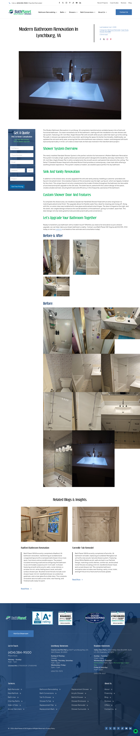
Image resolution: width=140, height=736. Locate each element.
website (59, 229)
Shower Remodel (105, 31)
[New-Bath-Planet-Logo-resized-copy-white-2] (16, 617)
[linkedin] (80, 3)
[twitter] (63, 3)
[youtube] (76, 3)
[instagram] (66, 3)
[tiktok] (73, 3)
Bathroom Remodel (114, 30)
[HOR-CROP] (20, 10)
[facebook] (59, 3)
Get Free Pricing (17, 186)
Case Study (124, 30)
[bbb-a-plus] (42, 612)
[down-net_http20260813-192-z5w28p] (95, 507)
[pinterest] (70, 3)
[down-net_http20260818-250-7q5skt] (44, 507)
